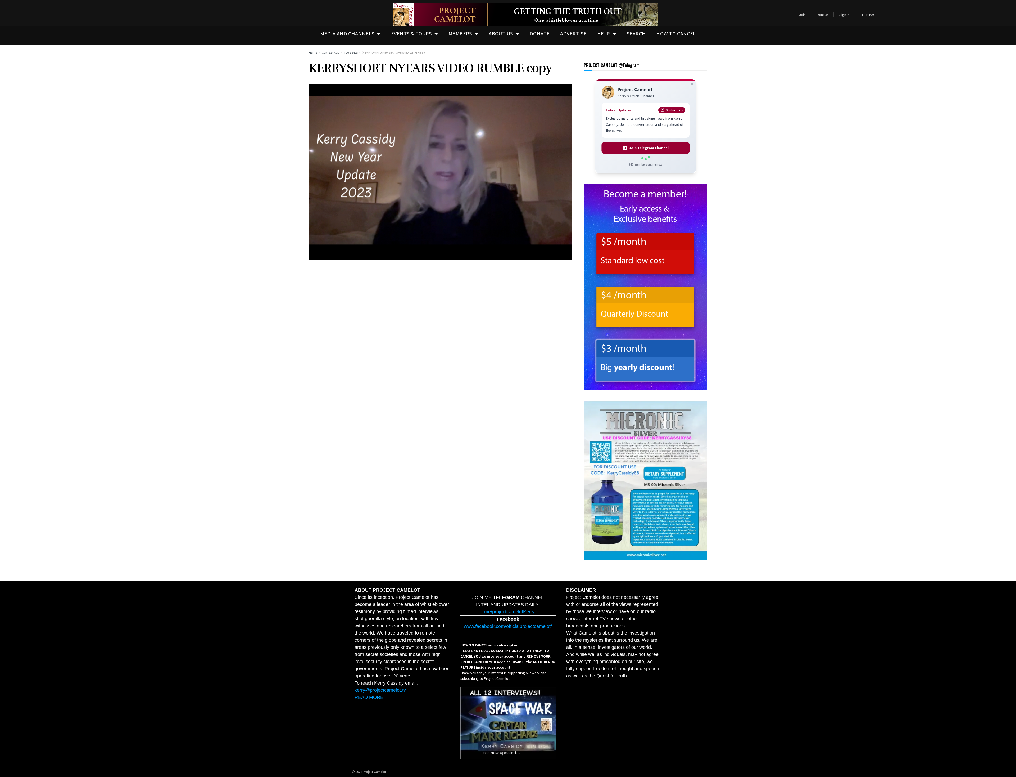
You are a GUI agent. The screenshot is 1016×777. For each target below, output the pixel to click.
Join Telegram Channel (649, 147)
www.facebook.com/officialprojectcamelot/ (508, 626)
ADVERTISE (573, 33)
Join (802, 14)
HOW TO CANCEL (676, 33)
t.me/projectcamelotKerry (508, 611)
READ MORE (369, 697)
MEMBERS (460, 33)
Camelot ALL (330, 53)
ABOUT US (501, 33)
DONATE (540, 33)
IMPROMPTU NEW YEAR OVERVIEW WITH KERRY (395, 53)
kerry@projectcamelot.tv (380, 690)
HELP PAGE (869, 14)
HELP (603, 33)
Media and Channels (347, 33)
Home (313, 53)
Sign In (844, 14)
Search (636, 33)
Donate (822, 14)
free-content (352, 53)
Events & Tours (411, 33)
